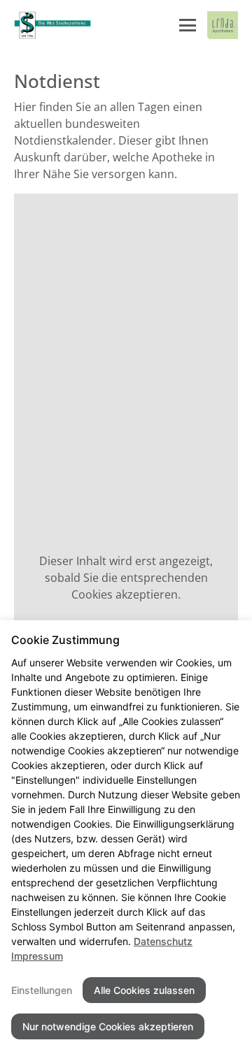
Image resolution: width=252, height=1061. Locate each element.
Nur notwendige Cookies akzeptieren (107, 1026)
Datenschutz (163, 941)
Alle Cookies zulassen (144, 990)
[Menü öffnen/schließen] (187, 25)
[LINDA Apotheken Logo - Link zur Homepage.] (222, 25)
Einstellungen (41, 990)
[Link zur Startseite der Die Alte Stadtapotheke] (52, 25)
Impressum (37, 956)
